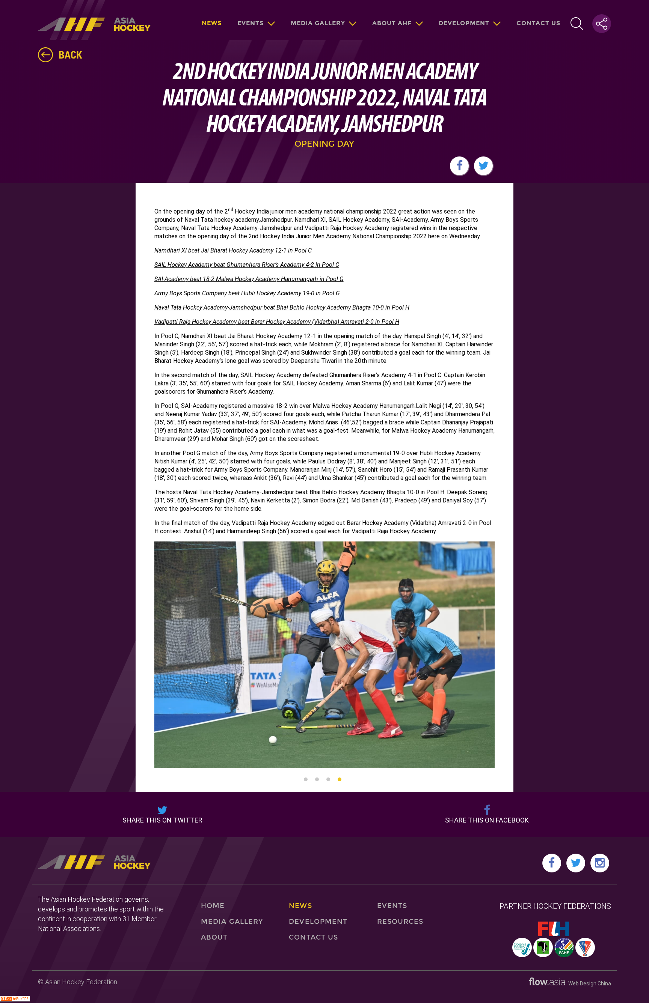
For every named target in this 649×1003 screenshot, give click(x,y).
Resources (400, 921)
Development (464, 23)
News (212, 23)
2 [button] (317, 779)
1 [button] (306, 779)
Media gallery (318, 23)
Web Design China (588, 983)
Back (70, 54)
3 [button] (328, 779)
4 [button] (339, 779)
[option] (219, 654)
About (214, 937)
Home (213, 906)
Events (250, 23)
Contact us (538, 23)
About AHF (392, 23)
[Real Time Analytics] (15, 999)
